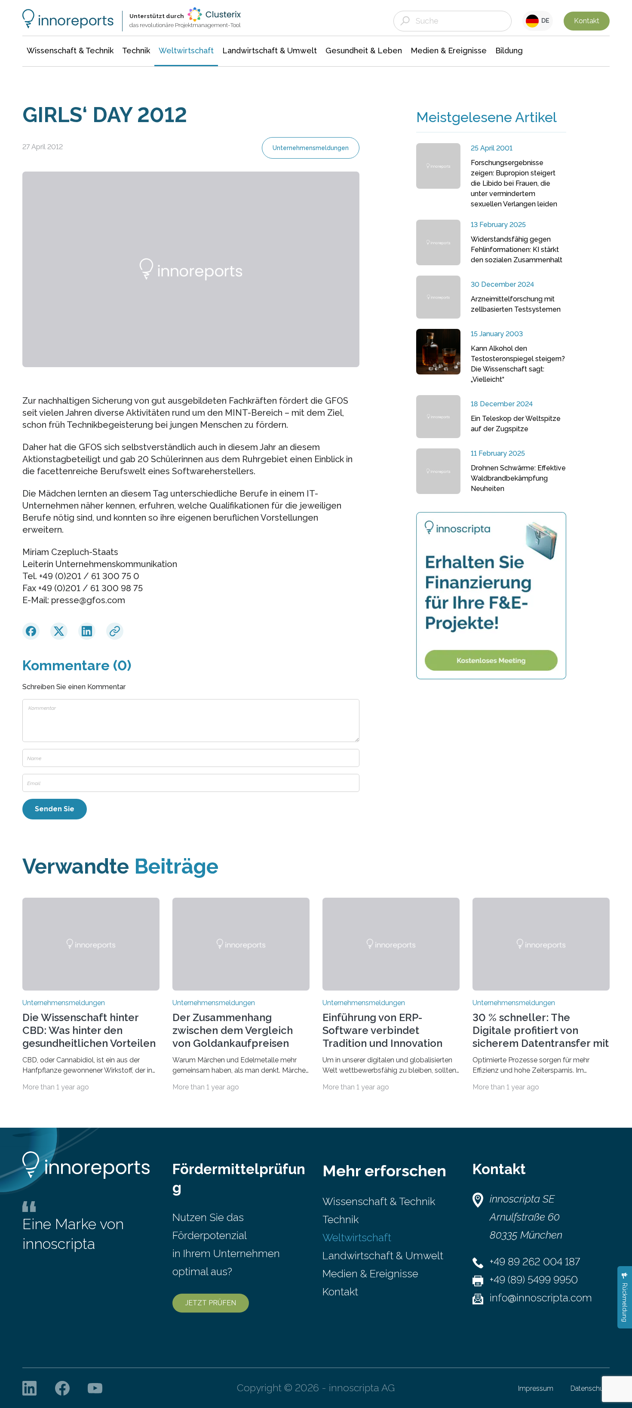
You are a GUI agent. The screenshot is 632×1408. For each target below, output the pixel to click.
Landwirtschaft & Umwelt (382, 1255)
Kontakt (586, 21)
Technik (340, 1219)
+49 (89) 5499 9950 (534, 1279)
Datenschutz (590, 1388)
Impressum (535, 1388)
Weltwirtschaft (356, 1237)
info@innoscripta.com (541, 1297)
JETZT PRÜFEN (210, 1303)
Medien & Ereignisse (370, 1273)
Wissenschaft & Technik (378, 1201)
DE (544, 20)
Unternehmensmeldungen (311, 147)
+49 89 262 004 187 (535, 1261)
